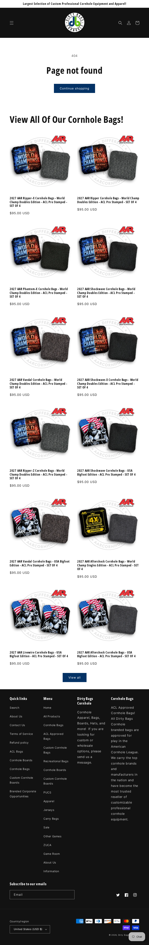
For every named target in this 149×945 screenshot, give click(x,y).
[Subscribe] (70, 894)
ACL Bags (16, 751)
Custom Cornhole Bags (55, 750)
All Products (51, 716)
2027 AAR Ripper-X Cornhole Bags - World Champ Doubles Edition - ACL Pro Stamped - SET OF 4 (38, 202)
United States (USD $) (28, 929)
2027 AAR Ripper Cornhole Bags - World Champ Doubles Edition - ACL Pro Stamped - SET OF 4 (108, 200)
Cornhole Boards (21, 760)
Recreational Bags (55, 761)
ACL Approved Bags (53, 736)
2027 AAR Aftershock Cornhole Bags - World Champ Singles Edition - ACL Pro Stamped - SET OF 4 (108, 565)
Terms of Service (21, 733)
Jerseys (48, 809)
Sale (46, 827)
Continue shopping (74, 88)
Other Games (52, 836)
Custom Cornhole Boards (21, 780)
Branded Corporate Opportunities (23, 794)
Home (47, 707)
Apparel (48, 801)
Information (51, 871)
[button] (11, 23)
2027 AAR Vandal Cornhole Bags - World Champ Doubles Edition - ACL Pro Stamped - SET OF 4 (38, 383)
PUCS (47, 792)
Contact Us (17, 725)
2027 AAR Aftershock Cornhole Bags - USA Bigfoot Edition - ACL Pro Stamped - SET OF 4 (106, 654)
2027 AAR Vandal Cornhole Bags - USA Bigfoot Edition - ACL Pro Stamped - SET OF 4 (40, 563)
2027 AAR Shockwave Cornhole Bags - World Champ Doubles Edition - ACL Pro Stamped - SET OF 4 (106, 292)
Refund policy (19, 742)
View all (74, 677)
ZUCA (47, 845)
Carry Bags (51, 818)
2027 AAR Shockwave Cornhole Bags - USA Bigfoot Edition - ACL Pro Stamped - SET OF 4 (106, 472)
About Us (16, 716)
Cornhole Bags (20, 769)
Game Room (51, 853)
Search (14, 707)
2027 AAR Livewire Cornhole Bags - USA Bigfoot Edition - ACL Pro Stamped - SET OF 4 (39, 654)
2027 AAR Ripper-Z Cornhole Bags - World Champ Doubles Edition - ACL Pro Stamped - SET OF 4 (38, 474)
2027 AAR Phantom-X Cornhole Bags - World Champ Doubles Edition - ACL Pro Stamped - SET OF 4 (39, 292)
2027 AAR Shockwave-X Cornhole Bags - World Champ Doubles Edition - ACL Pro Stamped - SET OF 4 (107, 383)
